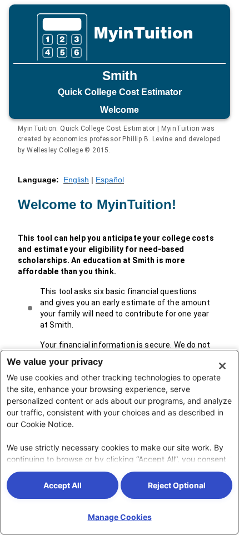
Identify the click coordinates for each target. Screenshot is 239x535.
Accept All (62, 485)
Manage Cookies (120, 517)
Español (110, 179)
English (76, 179)
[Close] (222, 366)
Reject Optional (177, 485)
